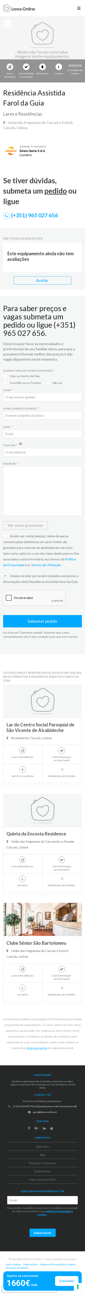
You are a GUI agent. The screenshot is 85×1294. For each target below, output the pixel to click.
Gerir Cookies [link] (13, 1264)
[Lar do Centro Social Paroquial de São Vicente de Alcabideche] (42, 701)
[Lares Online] (19, 9)
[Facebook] (29, 1128)
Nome (7, 390)
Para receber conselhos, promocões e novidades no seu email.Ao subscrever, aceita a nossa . (42, 1211)
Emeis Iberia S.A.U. (33, 151)
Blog (42, 1154)
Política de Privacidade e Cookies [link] (58, 1264)
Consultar (66, 1281)
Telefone (9, 445)
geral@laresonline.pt (45, 1112)
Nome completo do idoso (20, 408)
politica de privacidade (58, 1211)
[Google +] (36, 1128)
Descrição (10, 463)
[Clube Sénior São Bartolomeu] (42, 919)
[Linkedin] (44, 1128)
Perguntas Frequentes (43, 1163)
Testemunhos (42, 1171)
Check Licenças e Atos (42, 1179)
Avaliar (42, 280)
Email (7, 426)
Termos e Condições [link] (17, 1267)
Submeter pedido (42, 621)
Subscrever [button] (42, 1233)
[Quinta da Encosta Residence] (42, 810)
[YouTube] (51, 1128)
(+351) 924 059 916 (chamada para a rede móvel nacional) (44, 1106)
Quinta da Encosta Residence (36, 833)
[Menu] (79, 8)
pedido (55, 190)
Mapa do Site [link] (30, 1264)
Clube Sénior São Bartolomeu (36, 943)
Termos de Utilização (46, 565)
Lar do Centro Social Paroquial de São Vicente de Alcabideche (40, 727)
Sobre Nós (42, 1146)
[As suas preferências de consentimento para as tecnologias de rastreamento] (78, 1287)
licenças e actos (37, 1048)
